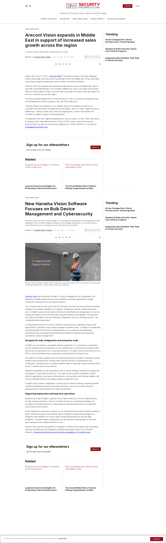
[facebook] (56, 64)
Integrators (65, 19)
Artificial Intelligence (116, 19)
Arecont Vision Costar (42, 57)
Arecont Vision (55, 76)
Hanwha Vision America (43, 230)
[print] (100, 64)
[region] (83, 539)
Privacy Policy (62, 538)
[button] (26, 6)
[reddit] (66, 64)
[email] (70, 64)
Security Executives (49, 19)
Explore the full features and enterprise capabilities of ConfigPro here (62, 432)
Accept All (157, 539)
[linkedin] (59, 64)
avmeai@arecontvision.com (36, 127)
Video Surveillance (80, 19)
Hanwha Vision (31, 296)
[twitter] (63, 64)
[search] (30, 6)
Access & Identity (97, 19)
